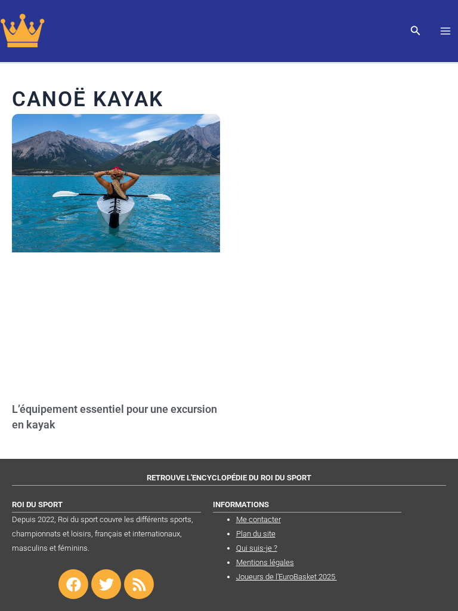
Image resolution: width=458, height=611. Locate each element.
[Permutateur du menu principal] (445, 31)
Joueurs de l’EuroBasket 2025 (286, 576)
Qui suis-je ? (256, 548)
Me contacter (258, 519)
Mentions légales (265, 562)
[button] (415, 31)
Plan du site (256, 533)
